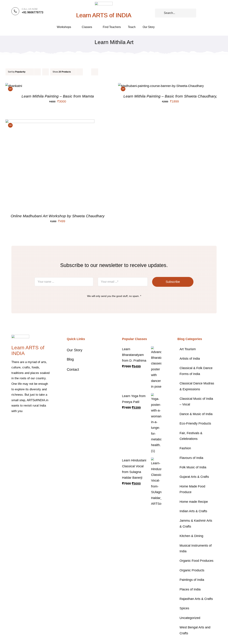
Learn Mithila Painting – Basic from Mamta (58, 96)
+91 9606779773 (32, 12)
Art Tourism (188, 349)
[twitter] (18, 422)
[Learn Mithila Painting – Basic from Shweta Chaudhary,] (161, 86)
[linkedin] (41, 422)
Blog (70, 359)
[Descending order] (45, 72)
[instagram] (24, 422)
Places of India (190, 589)
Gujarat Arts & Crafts (194, 477)
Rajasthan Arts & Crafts (196, 599)
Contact (73, 369)
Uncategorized (190, 618)
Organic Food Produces (196, 560)
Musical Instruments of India (196, 548)
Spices (184, 608)
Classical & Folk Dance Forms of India (196, 371)
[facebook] (12, 422)
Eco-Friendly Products (195, 423)
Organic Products (192, 570)
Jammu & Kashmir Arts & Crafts (196, 523)
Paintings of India (192, 580)
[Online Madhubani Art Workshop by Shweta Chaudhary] (49, 122)
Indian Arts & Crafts (193, 511)
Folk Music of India (193, 467)
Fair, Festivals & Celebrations (191, 436)
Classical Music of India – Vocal (196, 401)
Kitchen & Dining (191, 536)
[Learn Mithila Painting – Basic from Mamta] (13, 86)
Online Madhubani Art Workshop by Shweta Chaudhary (58, 216)
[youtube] (35, 422)
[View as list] (94, 71)
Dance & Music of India (196, 414)
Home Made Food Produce (192, 489)
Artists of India (190, 358)
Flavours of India (191, 458)
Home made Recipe (194, 501)
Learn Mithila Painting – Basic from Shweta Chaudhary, (170, 96)
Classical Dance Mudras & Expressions (197, 386)
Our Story (74, 350)
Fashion (185, 448)
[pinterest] (29, 422)
